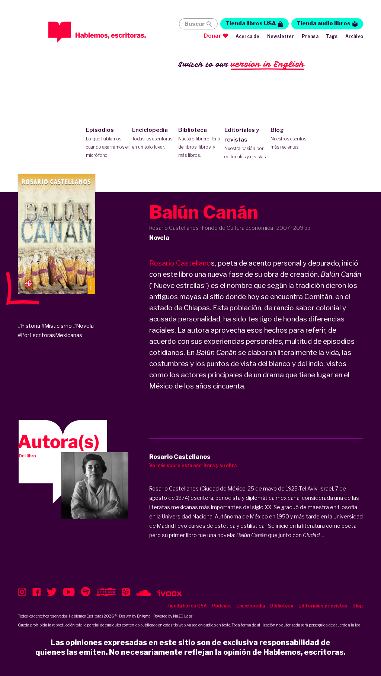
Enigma (144, 616)
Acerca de (248, 36)
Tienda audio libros (323, 23)
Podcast (221, 606)
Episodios (107, 142)
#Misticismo (56, 326)
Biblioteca (199, 142)
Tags (332, 36)
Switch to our (241, 64)
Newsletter (280, 36)
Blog (288, 138)
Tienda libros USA (250, 23)
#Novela (83, 326)
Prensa (310, 36)
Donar (212, 35)
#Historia (29, 326)
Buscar (195, 23)
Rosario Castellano (180, 263)
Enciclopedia (152, 138)
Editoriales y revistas (245, 143)
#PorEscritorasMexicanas (50, 335)
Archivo (354, 36)
